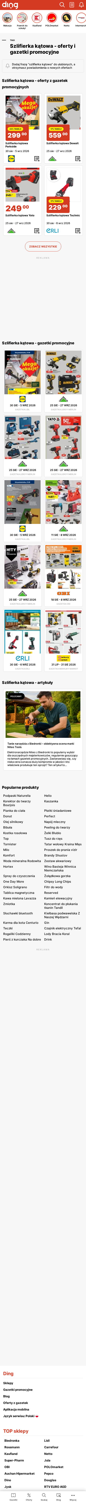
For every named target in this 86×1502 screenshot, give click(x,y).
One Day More (13, 881)
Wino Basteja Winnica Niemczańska (60, 868)
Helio (48, 796)
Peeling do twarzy (57, 827)
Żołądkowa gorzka (57, 876)
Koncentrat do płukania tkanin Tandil (61, 906)
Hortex (8, 866)
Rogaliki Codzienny (17, 934)
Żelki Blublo (52, 833)
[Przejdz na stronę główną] (10, 5)
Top (6, 838)
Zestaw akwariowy (57, 861)
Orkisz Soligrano (15, 887)
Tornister (9, 844)
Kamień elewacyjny (58, 898)
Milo (6, 850)
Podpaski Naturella (17, 796)
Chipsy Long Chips (57, 881)
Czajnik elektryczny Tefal (62, 928)
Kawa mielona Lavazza (19, 898)
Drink (48, 939)
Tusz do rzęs (53, 838)
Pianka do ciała (14, 811)
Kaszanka (51, 801)
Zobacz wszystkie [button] (43, 246)
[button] (62, 5)
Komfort (9, 855)
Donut (7, 816)
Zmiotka (9, 904)
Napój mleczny (55, 822)
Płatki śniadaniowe (57, 811)
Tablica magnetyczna (18, 893)
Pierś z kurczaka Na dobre (22, 939)
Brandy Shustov (55, 855)
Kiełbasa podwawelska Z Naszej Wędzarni (62, 915)
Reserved (51, 893)
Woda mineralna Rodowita (22, 861)
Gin (46, 923)
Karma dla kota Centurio (20, 923)
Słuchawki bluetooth (18, 913)
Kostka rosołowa (15, 833)
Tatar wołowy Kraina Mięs (63, 844)
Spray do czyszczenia (19, 876)
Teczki (8, 928)
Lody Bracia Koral (57, 934)
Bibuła (7, 827)
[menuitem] (13, 1497)
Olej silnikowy (13, 822)
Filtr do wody (53, 887)
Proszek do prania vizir (60, 850)
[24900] (22, 185)
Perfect (49, 816)
